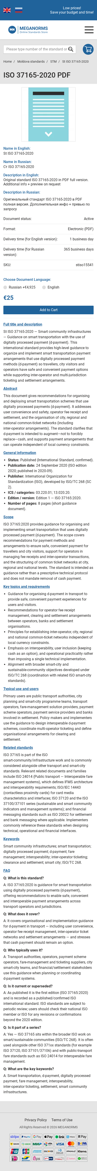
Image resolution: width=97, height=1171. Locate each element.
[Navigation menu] (89, 29)
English (53, 287)
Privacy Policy (36, 1120)
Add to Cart (49, 310)
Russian (22, 287)
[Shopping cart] (88, 49)
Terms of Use (61, 1120)
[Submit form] (70, 49)
